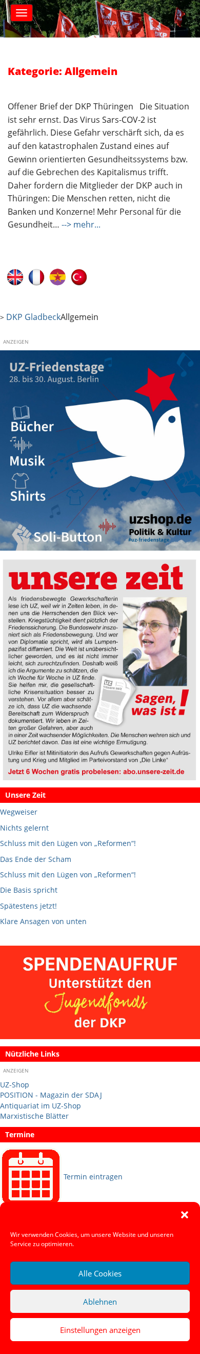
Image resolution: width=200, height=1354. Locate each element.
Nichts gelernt (24, 828)
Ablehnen (100, 1301)
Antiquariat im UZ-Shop (40, 1106)
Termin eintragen (93, 1176)
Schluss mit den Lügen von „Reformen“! (68, 843)
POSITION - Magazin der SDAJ (51, 1095)
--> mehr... (81, 224)
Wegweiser (18, 812)
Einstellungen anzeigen (100, 1330)
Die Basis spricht (28, 890)
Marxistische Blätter (34, 1116)
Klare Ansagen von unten (43, 921)
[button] (184, 1215)
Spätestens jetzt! (28, 906)
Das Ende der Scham (35, 859)
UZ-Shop (14, 1084)
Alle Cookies (100, 1273)
